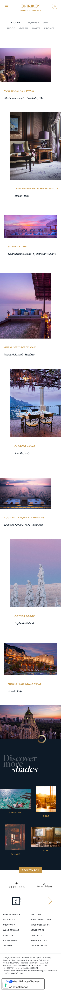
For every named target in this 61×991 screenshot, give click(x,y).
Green (23, 28)
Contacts (36, 935)
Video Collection (40, 925)
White (36, 28)
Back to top (30, 870)
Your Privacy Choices (26, 981)
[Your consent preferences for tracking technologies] (6, 985)
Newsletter (37, 930)
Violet (15, 22)
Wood (11, 28)
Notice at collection (16, 987)
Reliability (9, 919)
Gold (46, 22)
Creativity (9, 925)
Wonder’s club (11, 930)
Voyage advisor (11, 914)
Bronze (49, 28)
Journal (7, 945)
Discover (8, 935)
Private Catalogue (41, 919)
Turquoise (31, 22)
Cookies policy (39, 945)
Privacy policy (39, 940)
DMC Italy (36, 914)
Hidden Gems (10, 940)
